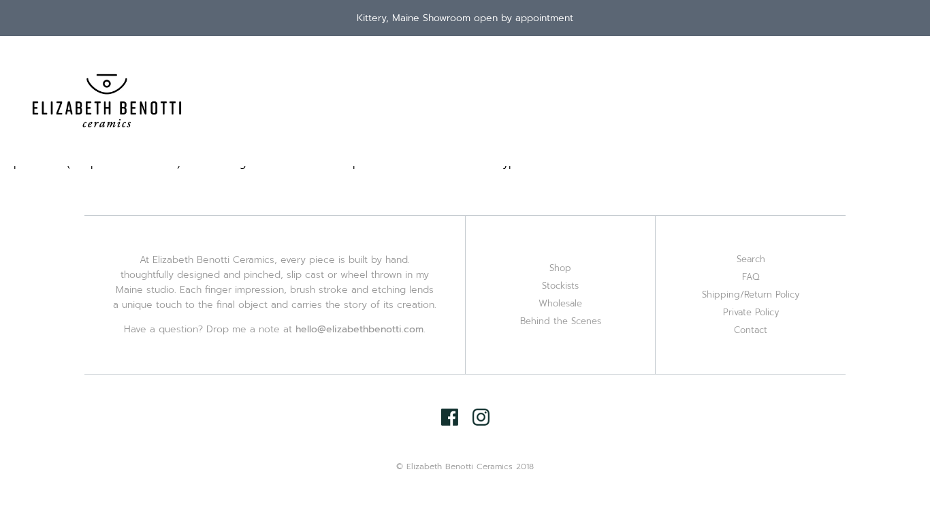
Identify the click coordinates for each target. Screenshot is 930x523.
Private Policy (751, 312)
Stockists (560, 285)
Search (751, 259)
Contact (750, 329)
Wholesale (560, 303)
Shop (560, 268)
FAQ (751, 276)
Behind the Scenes (560, 321)
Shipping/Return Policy (750, 294)
